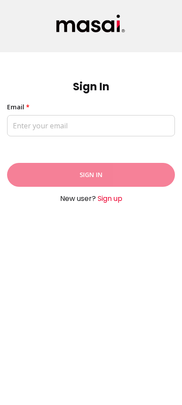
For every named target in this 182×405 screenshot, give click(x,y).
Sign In (91, 174)
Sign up (110, 198)
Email (18, 107)
